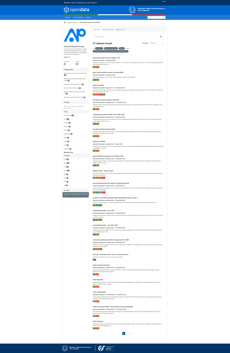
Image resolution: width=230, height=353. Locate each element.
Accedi (163, 1)
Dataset (67, 17)
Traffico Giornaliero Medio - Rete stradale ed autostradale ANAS (113, 307)
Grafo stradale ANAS (99, 292)
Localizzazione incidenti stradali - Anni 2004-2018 (108, 114)
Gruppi (88, 17)
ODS (101, 192)
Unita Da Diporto (98, 321)
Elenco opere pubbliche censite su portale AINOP (108, 72)
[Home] (64, 22)
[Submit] (164, 17)
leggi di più (67, 57)
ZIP (94, 177)
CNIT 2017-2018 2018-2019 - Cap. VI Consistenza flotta (110, 254)
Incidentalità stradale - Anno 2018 (103, 210)
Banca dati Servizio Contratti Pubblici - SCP (106, 58)
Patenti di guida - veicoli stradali (103, 171)
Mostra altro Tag (68, 152)
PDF (101, 94)
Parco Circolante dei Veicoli (101, 265)
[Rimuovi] (116, 48)
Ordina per (145, 43)
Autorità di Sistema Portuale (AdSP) (104, 129)
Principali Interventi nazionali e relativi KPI (106, 100)
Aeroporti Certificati (99, 141)
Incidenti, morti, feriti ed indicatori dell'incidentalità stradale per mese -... (116, 198)
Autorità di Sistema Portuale (90, 22)
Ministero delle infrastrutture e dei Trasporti (80, 2)
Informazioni (121, 29)
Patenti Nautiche (98, 280)
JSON (97, 67)
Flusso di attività (109, 29)
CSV (94, 67)
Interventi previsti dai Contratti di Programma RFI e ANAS (111, 240)
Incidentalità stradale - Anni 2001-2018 (105, 225)
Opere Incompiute (98, 85)
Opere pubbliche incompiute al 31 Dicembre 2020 (108, 156)
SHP (94, 301)
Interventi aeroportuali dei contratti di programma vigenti (111, 183)
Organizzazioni (78, 17)
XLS (104, 94)
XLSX (94, 80)
